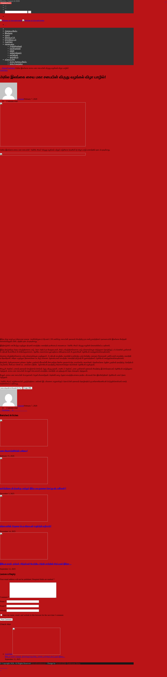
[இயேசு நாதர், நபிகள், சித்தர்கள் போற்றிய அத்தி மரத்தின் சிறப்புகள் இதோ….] (24, 559)
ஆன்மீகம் (9, 42)
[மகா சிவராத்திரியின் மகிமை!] (24, 446)
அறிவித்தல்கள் (16, 46)
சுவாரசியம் (14, 57)
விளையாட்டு (10, 38)
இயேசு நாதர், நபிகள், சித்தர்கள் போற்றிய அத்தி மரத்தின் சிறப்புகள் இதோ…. (35, 563)
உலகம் (7, 35)
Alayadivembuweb (38, 663)
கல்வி (12, 51)
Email (3, 606)
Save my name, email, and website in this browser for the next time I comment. (33, 615)
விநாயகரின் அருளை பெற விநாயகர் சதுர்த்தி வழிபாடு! (25, 526)
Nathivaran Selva (73, 663)
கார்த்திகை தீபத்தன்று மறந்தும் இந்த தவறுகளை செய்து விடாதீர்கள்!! (33, 488)
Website (3, 610)
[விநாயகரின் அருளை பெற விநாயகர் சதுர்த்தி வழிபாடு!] (24, 521)
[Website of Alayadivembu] (22, 20)
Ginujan (21, 99)
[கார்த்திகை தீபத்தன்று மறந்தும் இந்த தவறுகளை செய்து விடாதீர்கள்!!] (24, 483)
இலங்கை (8, 33)
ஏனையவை (9, 44)
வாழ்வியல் (14, 55)
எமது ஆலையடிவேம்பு (18, 62)
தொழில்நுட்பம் (10, 40)
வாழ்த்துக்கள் (15, 49)
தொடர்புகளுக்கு (16, 64)
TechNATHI (61, 663)
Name (3, 601)
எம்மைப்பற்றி (10, 60)
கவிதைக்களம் (16, 53)
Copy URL (27, 388)
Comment (4, 597)
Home (4, 68)
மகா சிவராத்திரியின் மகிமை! (14, 450)
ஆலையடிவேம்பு (11, 31)
